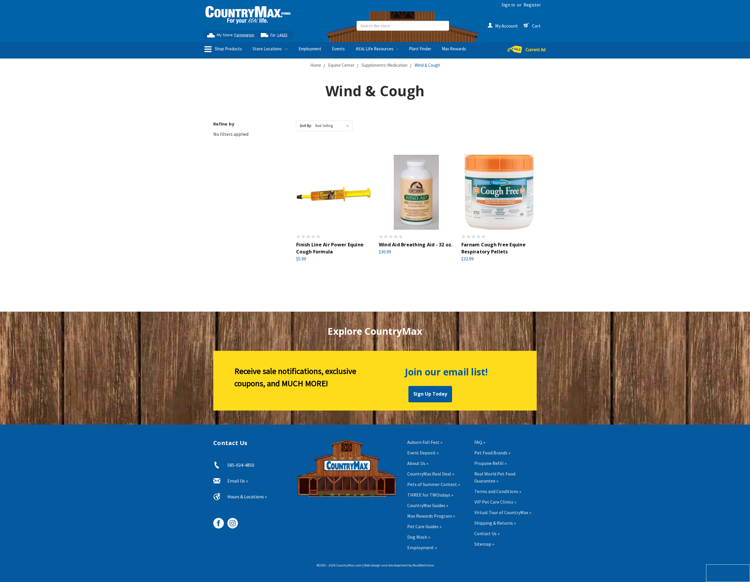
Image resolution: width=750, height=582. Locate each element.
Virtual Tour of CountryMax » (502, 512)
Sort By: (306, 125)
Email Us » (237, 481)
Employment (310, 48)
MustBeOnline (423, 565)
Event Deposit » (423, 453)
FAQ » (479, 442)
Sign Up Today (430, 394)
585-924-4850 (240, 465)
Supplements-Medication (385, 65)
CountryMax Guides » (427, 505)
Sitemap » (484, 544)
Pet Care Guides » (424, 526)
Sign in (508, 5)
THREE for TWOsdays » (430, 495)
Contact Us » (487, 533)
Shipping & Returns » (495, 523)
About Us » (417, 463)
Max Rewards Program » (431, 516)
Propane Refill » (490, 463)
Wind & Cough (427, 65)
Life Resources (374, 48)
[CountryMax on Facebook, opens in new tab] (216, 521)
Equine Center (341, 65)
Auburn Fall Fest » (424, 442)
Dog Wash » (418, 537)
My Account (506, 26)
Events (338, 48)
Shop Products (228, 48)
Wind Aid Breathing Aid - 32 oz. (416, 244)
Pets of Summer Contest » (433, 484)
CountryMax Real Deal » (430, 474)
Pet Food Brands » (492, 453)
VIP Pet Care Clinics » (495, 502)
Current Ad (536, 49)
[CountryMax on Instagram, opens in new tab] (230, 521)
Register (532, 5)
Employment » (422, 547)
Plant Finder (420, 48)
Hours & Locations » (247, 496)
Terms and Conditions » (497, 491)
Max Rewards (454, 48)
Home (315, 65)
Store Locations (268, 48)
